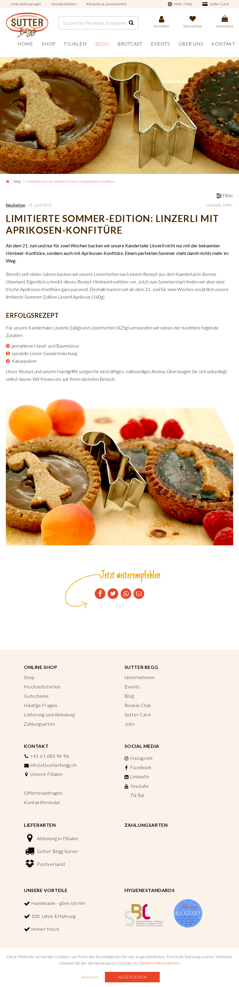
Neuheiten (15, 204)
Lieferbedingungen (25, 4)
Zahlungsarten (39, 724)
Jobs (129, 724)
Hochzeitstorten (42, 686)
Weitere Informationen (159, 962)
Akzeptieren (132, 977)
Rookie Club (137, 705)
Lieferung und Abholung (49, 714)
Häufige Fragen (40, 705)
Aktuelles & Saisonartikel (106, 4)
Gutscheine (36, 696)
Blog (102, 43)
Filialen (75, 43)
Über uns (191, 43)
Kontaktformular (42, 802)
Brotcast (130, 43)
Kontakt (223, 43)
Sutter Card (219, 4)
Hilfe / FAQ (182, 4)
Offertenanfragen (43, 793)
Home (25, 43)
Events (160, 43)
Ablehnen (90, 976)
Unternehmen (139, 677)
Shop (49, 43)
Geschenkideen (64, 4)
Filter (227, 195)
